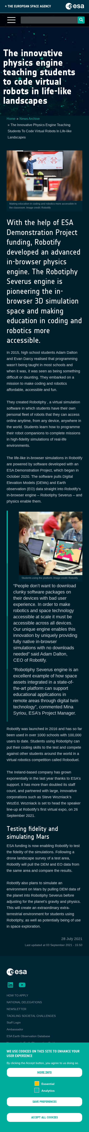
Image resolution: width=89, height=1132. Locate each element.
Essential (47, 1084)
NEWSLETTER (16, 1009)
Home (11, 118)
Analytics (48, 1090)
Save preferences (44, 1101)
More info (44, 1072)
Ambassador (15, 1029)
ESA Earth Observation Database (28, 1036)
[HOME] (17, 972)
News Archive (29, 118)
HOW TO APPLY (17, 995)
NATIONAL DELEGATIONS (24, 1002)
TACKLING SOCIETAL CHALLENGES (31, 1016)
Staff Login (14, 1022)
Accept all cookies (44, 1117)
